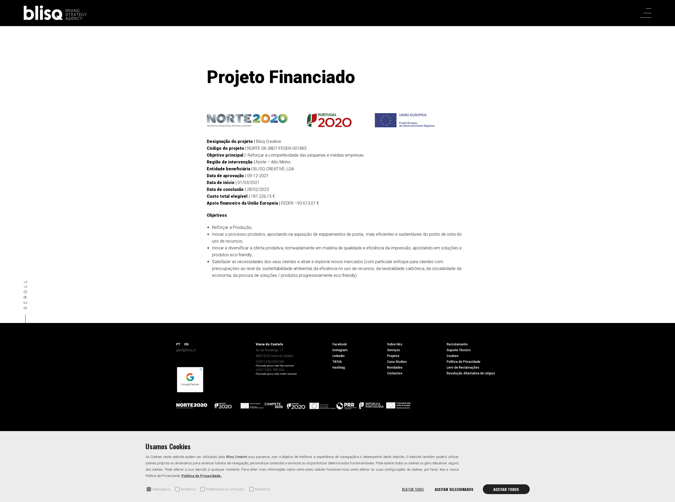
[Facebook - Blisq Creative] (648, 230)
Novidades (395, 367)
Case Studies (397, 362)
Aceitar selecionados (454, 489)
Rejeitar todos (413, 489)
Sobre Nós (394, 344)
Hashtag (338, 367)
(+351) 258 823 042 (270, 362)
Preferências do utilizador (225, 489)
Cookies (453, 356)
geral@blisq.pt (186, 350)
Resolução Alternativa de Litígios (471, 373)
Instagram (340, 350)
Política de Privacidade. (201, 476)
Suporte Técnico (459, 350)
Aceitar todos (506, 489)
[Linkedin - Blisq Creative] (648, 272)
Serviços (393, 350)
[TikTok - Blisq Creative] (648, 293)
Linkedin (338, 356)
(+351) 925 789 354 (270, 370)
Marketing (262, 489)
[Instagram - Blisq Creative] (648, 251)
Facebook (339, 344)
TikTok (337, 362)
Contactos (394, 373)
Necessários (161, 489)
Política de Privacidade (463, 362)
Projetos (393, 356)
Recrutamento (457, 344)
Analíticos (188, 489)
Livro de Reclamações (463, 367)
